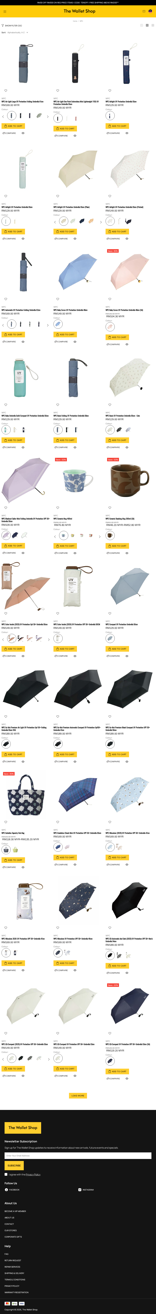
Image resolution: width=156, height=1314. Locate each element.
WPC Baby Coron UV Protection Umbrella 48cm (70, 310)
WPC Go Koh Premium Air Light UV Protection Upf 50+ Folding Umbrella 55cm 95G (24, 728)
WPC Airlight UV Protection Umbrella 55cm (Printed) (124, 207)
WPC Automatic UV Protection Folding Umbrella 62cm (21, 310)
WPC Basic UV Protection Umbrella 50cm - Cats (123, 415)
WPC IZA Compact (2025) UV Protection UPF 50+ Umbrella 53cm (25, 1044)
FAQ (6, 1254)
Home (75, 21)
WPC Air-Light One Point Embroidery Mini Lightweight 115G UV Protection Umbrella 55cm (76, 102)
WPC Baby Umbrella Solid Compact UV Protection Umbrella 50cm (25, 415)
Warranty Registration (16, 1292)
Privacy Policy (33, 1174)
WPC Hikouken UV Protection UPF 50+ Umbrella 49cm (72, 938)
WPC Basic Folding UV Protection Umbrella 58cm (71, 415)
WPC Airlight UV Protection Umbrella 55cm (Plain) (71, 207)
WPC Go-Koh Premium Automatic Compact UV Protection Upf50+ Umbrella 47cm (76, 728)
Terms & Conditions (15, 1279)
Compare (62, 136)
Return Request (13, 1260)
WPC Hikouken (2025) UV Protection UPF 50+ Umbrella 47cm (128, 833)
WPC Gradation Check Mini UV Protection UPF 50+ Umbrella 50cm (77, 833)
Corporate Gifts (13, 1237)
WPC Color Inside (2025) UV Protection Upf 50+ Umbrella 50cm (25, 624)
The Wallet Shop (79, 11)
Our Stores (11, 1230)
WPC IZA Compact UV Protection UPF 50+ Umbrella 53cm (73, 1044)
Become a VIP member (15, 1211)
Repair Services (12, 1267)
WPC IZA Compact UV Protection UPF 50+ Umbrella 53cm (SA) (128, 1044)
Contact (9, 1224)
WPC (4, 98)
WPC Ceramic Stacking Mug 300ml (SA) (120, 518)
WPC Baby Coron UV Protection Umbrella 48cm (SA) (124, 310)
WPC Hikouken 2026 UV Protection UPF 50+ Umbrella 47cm (23, 938)
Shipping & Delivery (14, 1273)
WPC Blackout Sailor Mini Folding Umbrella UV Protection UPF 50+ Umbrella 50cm (26, 520)
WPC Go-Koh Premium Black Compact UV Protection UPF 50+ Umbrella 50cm (128, 728)
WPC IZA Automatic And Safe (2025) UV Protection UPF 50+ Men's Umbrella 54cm (129, 940)
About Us (9, 1217)
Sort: (4, 32)
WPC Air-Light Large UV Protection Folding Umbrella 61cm (22, 101)
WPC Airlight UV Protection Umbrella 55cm (121, 101)
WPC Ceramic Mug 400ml (62, 518)
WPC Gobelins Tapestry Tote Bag (13, 833)
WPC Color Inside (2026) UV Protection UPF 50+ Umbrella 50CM (76, 624)
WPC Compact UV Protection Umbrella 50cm (122, 624)
